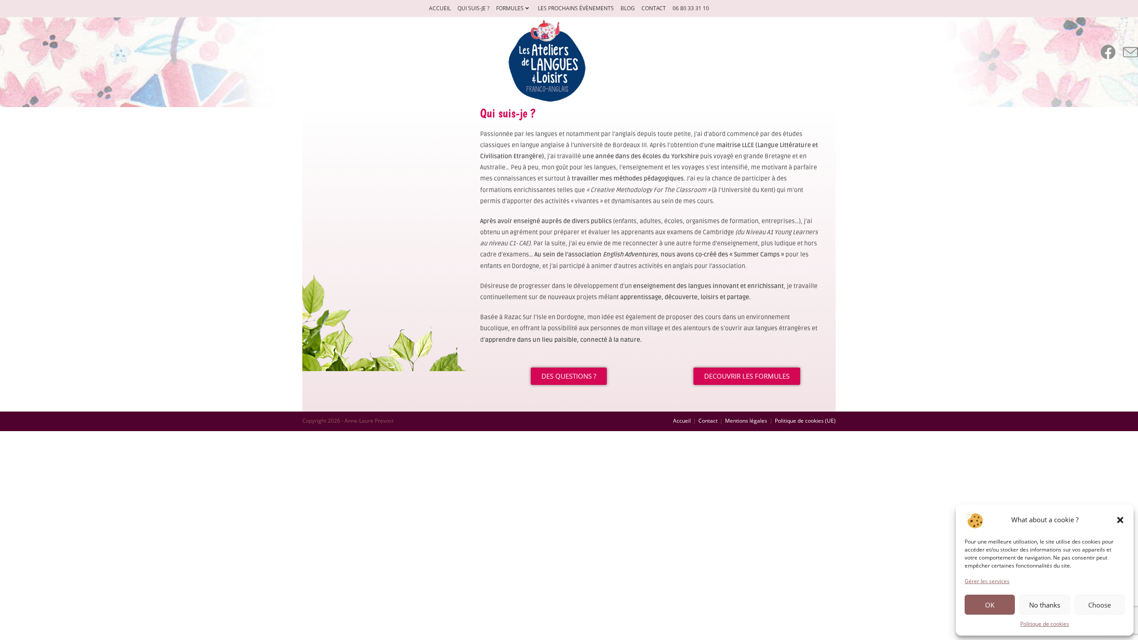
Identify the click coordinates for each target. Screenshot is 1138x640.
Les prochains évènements (576, 8)
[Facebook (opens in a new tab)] (1108, 52)
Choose (1099, 604)
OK (989, 604)
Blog (628, 8)
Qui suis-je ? (473, 8)
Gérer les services (987, 581)
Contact (653, 8)
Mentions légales (746, 420)
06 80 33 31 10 (691, 8)
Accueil (440, 8)
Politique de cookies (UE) (805, 420)
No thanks (1044, 604)
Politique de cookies (1044, 624)
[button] (1120, 520)
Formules (510, 8)
